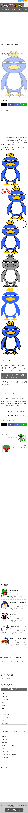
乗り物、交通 (5, 699)
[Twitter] (4, 104)
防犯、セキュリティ (7, 736)
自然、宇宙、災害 (6, 723)
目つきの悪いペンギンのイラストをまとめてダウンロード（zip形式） (14, 376)
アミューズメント (6, 726)
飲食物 (3, 705)
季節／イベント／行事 (7, 717)
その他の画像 (5, 757)
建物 (3, 708)
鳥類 (17, 44)
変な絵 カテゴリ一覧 (14, 689)
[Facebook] (11, 104)
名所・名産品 (5, 751)
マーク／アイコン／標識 (8, 745)
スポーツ (4, 729)
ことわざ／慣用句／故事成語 (9, 754)
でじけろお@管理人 (21, 415)
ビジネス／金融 (5, 714)
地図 (3, 720)
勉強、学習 (4, 742)
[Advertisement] (14, 27)
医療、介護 (4, 739)
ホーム (3, 44)
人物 (3, 693)
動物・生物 (10, 44)
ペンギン (24, 44)
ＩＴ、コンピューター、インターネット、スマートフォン (14, 733)
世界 (3, 748)
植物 (3, 702)
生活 (3, 711)
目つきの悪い (23, 411)
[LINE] (24, 104)
